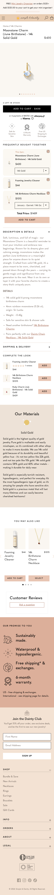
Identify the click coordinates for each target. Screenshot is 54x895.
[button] (47, 17)
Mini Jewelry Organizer (22, 4)
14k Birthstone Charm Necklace (30, 194)
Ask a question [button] (27, 605)
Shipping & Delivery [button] (17, 347)
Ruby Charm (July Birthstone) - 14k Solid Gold (22, 390)
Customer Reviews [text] (26, 598)
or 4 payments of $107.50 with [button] (21, 117)
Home (6, 26)
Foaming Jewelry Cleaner (27, 181)
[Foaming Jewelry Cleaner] (48, 179)
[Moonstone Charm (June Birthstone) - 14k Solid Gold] (48, 151)
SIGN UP (27, 756)
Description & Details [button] (18, 232)
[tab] (23, 584)
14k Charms (16, 26)
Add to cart (27, 109)
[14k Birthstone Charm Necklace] (48, 193)
